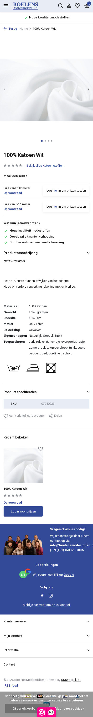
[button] (42, 141)
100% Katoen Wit (15, 488)
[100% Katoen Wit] (23, 465)
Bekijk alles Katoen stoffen (44, 165)
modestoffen (30, 230)
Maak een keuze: (16, 176)
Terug (12, 28)
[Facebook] (42, 596)
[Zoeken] (61, 5)
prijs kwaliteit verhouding (32, 236)
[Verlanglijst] (77, 6)
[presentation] (5, 89)
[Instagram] (51, 596)
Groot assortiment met (37, 242)
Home (24, 28)
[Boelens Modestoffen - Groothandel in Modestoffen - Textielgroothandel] (31, 6)
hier (55, 190)
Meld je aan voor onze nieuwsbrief (46, 605)
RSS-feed (11, 685)
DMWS (66, 680)
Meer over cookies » (69, 708)
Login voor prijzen (23, 511)
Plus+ (77, 680)
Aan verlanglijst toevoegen (26, 415)
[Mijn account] (69, 6)
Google (69, 574)
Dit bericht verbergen (27, 708)
